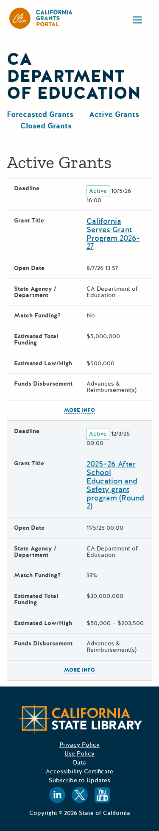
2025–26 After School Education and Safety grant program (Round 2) (115, 485)
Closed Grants (46, 126)
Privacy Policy (79, 745)
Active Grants (114, 114)
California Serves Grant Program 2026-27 (113, 233)
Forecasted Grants (40, 114)
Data (79, 763)
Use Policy (79, 754)
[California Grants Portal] (41, 18)
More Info (79, 411)
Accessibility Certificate (79, 771)
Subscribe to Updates (79, 780)
